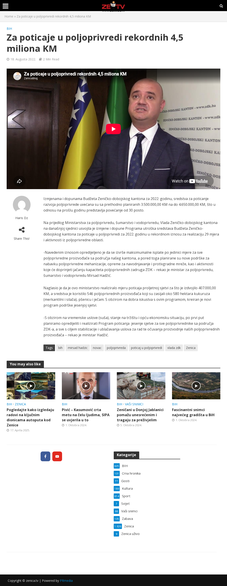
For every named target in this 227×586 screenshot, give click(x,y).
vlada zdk (174, 348)
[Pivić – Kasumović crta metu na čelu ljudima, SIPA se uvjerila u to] (86, 385)
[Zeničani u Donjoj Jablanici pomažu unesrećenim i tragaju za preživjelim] (141, 385)
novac (97, 348)
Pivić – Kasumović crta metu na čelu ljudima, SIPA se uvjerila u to (86, 414)
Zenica (191, 348)
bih (60, 348)
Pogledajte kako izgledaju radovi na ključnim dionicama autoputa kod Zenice (30, 417)
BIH (9, 28)
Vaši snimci (134, 404)
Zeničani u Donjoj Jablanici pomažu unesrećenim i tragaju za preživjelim (140, 414)
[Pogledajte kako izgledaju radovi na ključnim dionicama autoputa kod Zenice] (31, 385)
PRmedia (66, 580)
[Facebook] (45, 456)
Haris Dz (21, 218)
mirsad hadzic (78, 348)
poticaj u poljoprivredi (146, 348)
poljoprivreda (116, 348)
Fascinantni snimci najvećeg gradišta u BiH (193, 412)
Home (8, 16)
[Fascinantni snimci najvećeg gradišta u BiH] (196, 385)
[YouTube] (57, 456)
